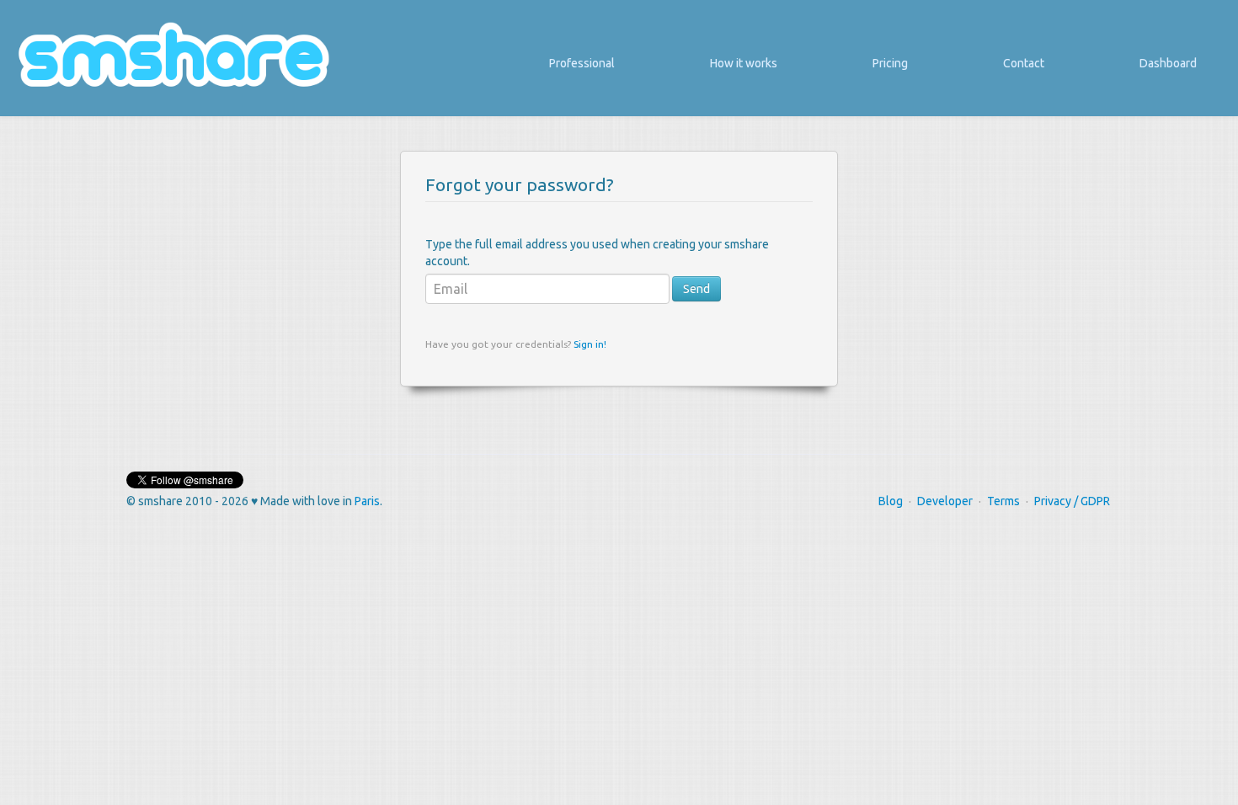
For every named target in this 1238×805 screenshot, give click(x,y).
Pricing (890, 63)
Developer (945, 501)
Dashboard (1168, 63)
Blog (890, 501)
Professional (582, 63)
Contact (1023, 63)
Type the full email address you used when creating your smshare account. (597, 252)
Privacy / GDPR (1072, 501)
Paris (367, 501)
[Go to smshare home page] (173, 53)
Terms (1003, 501)
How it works (743, 63)
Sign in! (590, 344)
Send (696, 289)
